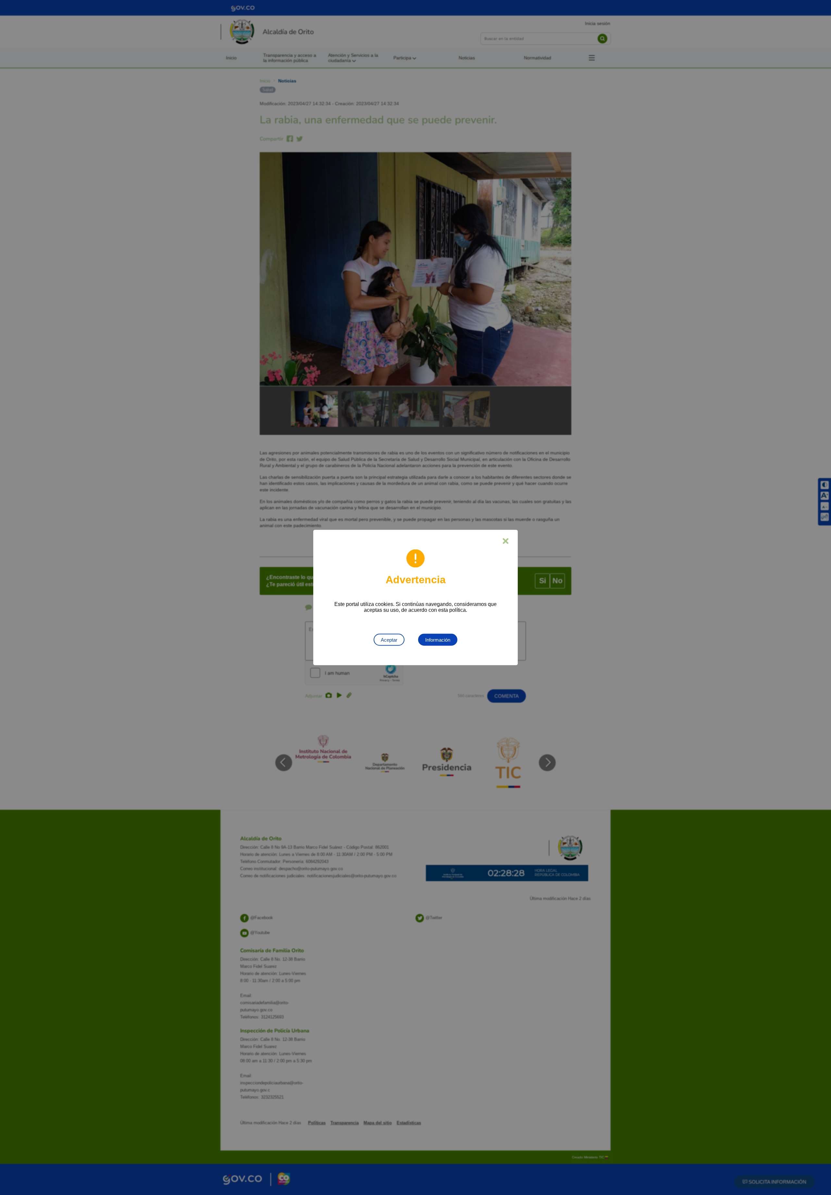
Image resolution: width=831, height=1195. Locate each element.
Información (437, 640)
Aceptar (389, 640)
